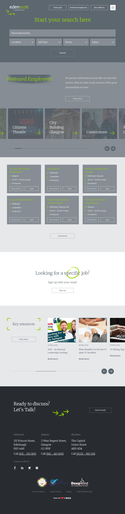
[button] (107, 148)
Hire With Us (99, 7)
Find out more (16, 188)
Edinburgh (19, 434)
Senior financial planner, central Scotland (58, 201)
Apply (32, 188)
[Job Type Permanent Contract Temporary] (49, 42)
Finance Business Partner (21, 200)
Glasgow (45, 434)
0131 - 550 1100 (27, 453)
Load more (62, 236)
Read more (53, 359)
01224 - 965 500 (85, 453)
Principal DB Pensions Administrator (19, 170)
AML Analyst (53, 169)
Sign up (62, 290)
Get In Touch (100, 410)
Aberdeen (76, 434)
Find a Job (57, 7)
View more (77, 98)
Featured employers (78, 7)
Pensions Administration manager (97, 170)
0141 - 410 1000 (55, 453)
